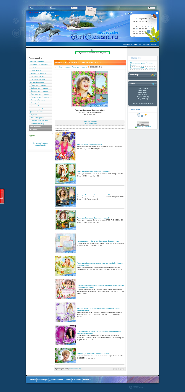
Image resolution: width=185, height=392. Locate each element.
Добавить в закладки (150, 44)
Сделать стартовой (134, 44)
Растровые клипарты (37, 79)
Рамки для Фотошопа (38, 85)
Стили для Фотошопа (37, 103)
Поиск (125, 44)
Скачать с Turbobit (90, 121)
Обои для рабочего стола (39, 121)
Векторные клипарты (37, 76)
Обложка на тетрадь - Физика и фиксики (141, 64)
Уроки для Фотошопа (37, 106)
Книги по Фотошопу (37, 124)
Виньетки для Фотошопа (39, 91)
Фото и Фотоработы (37, 118)
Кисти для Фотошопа (37, 100)
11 (137, 29)
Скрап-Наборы (35, 70)
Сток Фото (34, 67)
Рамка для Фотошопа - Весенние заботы (78, 62)
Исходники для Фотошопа (39, 97)
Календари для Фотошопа (39, 94)
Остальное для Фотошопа (39, 109)
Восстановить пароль (46, 12)
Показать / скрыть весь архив (143, 103)
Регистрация (33, 12)
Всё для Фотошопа (64, 67)
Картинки (33, 115)
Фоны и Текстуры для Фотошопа (37, 73)
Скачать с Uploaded (90, 123)
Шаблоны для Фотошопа (39, 88)
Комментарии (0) (75, 369)
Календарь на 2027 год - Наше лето (143, 68)
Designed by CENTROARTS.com (136, 387)
